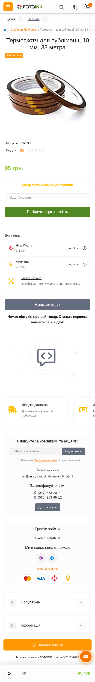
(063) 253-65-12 (50, 497)
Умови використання (45, 460)
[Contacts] (75, 6)
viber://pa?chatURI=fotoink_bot (41, 558)
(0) (22, 150)
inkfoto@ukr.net (47, 568)
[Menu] (8, 6)
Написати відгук (47, 304)
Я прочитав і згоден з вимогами (50, 460)
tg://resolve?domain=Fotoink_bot (52, 558)
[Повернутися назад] (9, 673)
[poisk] (61, 6)
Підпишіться (73, 451)
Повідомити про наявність (47, 212)
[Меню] (24, 673)
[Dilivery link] (84, 248)
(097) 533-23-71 (50, 493)
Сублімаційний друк (23, 29)
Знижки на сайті (31, 278)
